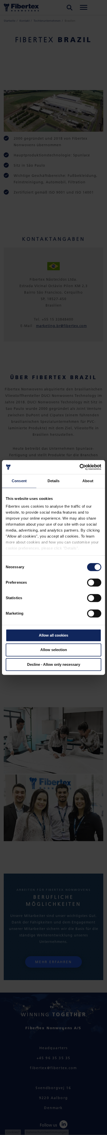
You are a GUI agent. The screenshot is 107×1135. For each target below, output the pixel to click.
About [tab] (87, 481)
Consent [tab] (19, 481)
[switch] (94, 582)
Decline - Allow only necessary (53, 664)
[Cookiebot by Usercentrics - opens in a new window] (79, 467)
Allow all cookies (53, 635)
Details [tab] (54, 481)
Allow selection (53, 650)
